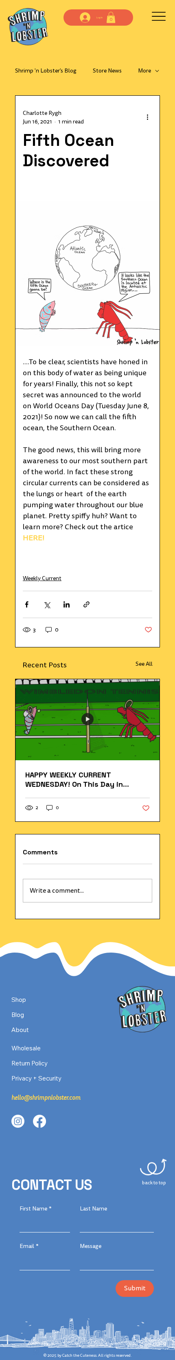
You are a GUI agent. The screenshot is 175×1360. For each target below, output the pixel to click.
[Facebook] (39, 1121)
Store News (107, 71)
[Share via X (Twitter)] (46, 604)
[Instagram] (17, 1121)
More (144, 71)
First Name (36, 1209)
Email (29, 1246)
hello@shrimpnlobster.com (46, 1098)
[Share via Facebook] (27, 604)
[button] (111, 17)
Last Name (93, 1209)
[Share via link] (86, 604)
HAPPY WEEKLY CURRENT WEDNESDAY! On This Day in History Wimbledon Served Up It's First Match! (85, 779)
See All (144, 664)
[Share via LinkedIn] (66, 604)
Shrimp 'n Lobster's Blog (46, 71)
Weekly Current (42, 578)
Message (90, 1246)
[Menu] (158, 16)
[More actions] (147, 117)
